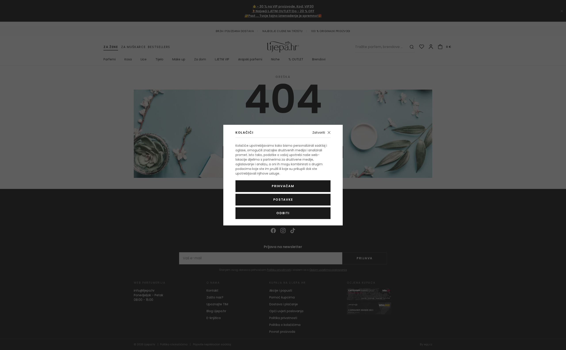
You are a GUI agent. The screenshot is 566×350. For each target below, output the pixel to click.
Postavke (283, 199)
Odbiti (282, 213)
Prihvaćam (283, 186)
